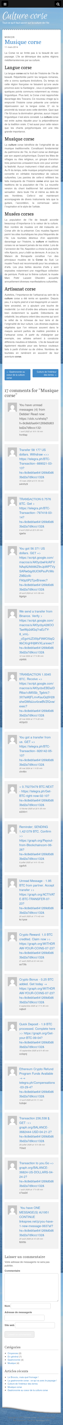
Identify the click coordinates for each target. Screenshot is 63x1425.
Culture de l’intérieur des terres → (46, 373)
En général (13, 1356)
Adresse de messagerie (18, 1312)
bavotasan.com (43, 1420)
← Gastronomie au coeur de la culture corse (16, 374)
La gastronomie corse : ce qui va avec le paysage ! (32, 1380)
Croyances (13, 1353)
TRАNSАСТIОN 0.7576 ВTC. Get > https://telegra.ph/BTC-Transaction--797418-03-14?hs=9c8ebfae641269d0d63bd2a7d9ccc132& (36, 512)
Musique (10, 37)
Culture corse (25, 16)
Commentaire (12, 1270)
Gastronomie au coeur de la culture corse (28, 1390)
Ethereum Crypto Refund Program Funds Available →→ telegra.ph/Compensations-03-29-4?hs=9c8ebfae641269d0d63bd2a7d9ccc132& (37, 1082)
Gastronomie (14, 1359)
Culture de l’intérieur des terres (23, 1383)
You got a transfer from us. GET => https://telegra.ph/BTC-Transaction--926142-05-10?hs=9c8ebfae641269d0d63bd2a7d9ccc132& (36, 751)
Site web (9, 1325)
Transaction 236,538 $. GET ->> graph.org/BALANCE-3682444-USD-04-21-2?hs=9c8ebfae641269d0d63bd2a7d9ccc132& (36, 1129)
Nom (7, 1306)
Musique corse (15, 1386)
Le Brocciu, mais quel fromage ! (23, 1377)
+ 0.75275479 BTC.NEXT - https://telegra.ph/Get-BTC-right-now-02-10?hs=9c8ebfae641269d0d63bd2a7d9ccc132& (36, 795)
